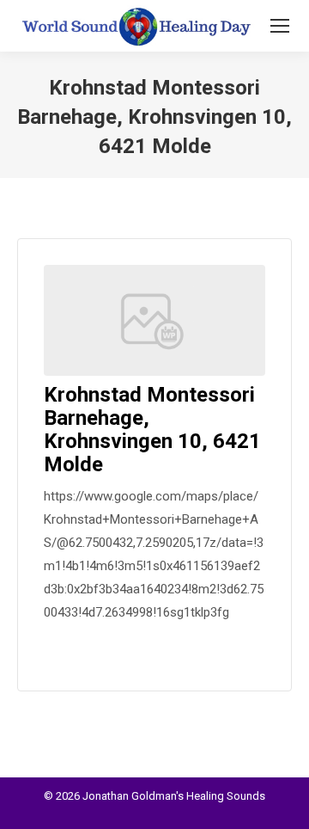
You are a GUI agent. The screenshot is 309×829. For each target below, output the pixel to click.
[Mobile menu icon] (280, 26)
